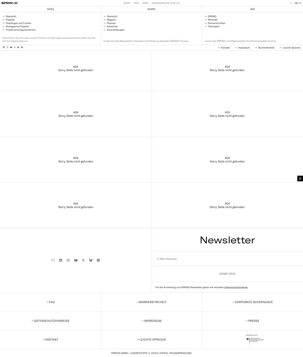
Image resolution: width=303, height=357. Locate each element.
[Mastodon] (22, 47)
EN (300, 3)
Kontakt (51, 339)
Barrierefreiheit (153, 302)
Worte (151, 9)
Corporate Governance (254, 302)
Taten (50, 9)
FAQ (52, 302)
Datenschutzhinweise (235, 287)
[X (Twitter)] (14, 47)
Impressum (152, 321)
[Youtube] (11, 47)
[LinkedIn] (3, 47)
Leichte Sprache (153, 339)
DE (296, 3)
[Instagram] (7, 47)
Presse (254, 321)
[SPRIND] (62, 3)
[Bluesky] (18, 47)
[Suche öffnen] (291, 3)
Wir (252, 9)
